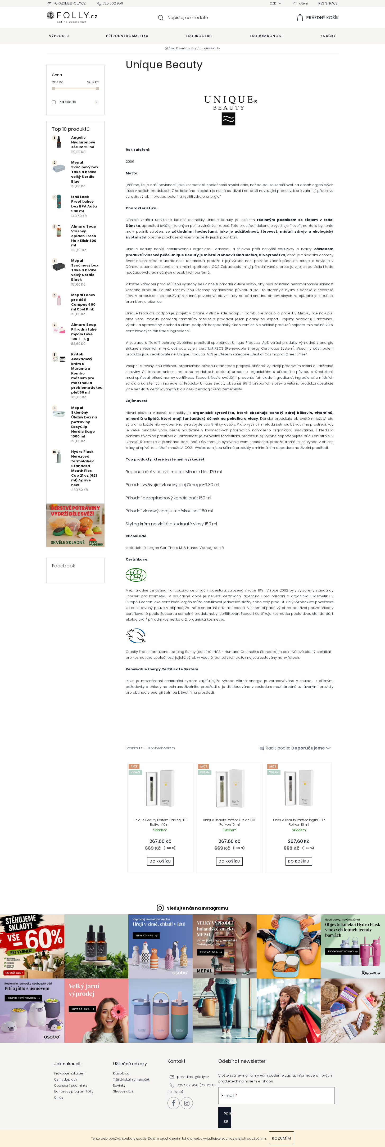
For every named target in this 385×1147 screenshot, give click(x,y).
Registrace (327, 3)
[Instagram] (187, 1103)
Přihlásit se (227, 1117)
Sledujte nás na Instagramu (197, 908)
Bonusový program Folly (73, 1091)
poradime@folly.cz (69, 3)
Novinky (119, 1085)
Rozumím (281, 1138)
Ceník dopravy (65, 1079)
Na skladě (78, 102)
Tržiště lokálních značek (131, 1079)
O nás (59, 1097)
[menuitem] (59, 36)
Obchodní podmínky (70, 1085)
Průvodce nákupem (69, 1073)
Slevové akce (123, 1091)
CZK (273, 3)
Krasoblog (121, 1073)
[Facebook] (173, 1103)
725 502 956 (113, 3)
